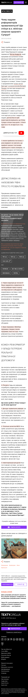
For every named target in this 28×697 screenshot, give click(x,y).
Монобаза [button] (6, 273)
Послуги (3, 665)
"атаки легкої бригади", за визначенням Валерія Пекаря (13, 86)
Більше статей (6, 592)
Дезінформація (5, 669)
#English (3, 659)
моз (18, 565)
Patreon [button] (5, 269)
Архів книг (4, 685)
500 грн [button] (13, 257)
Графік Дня (4, 681)
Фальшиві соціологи (7, 667)
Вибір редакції (5, 657)
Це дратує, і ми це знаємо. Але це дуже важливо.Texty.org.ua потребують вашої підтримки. (12, 217)
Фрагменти (4, 653)
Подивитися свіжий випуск (14, 632)
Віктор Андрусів (15, 54)
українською (13, 691)
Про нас (3, 649)
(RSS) (6, 651)
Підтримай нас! (5, 677)
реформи (12, 565)
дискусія (4, 567)
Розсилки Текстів (6, 655)
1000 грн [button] (21, 257)
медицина (5, 565)
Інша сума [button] (5, 261)
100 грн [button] (5, 257)
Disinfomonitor (5, 671)
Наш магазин (5, 679)
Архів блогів (4, 683)
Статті (2, 651)
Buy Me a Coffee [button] (17, 269)
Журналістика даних (7, 663)
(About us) (9, 649)
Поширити (6, 42)
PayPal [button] (16, 273)
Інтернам (3, 673)
